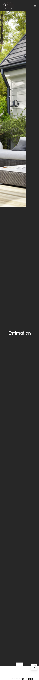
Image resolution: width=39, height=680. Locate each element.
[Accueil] (9, 6)
